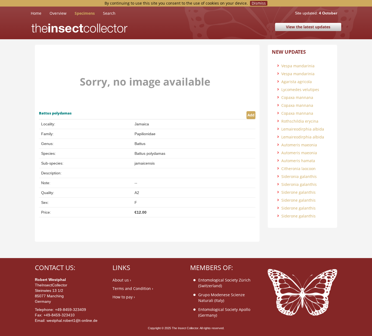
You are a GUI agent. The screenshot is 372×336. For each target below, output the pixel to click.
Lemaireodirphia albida (302, 129)
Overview (58, 13)
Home (40, 13)
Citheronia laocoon (298, 168)
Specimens (85, 13)
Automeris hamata (298, 160)
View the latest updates (308, 26)
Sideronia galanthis (299, 176)
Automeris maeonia (299, 144)
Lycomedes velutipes (300, 89)
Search (109, 13)
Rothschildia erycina (299, 121)
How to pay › (123, 296)
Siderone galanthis (298, 192)
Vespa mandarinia (298, 65)
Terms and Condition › (132, 288)
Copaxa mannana (297, 97)
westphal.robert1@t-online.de (72, 320)
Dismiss (259, 3)
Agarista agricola (296, 81)
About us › (121, 280)
